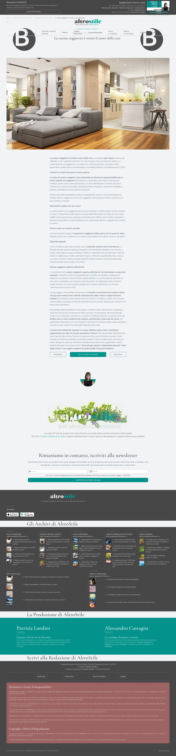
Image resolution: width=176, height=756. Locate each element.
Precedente (58, 354)
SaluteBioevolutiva (31, 32)
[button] (8, 22)
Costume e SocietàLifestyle (49, 32)
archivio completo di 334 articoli (49, 536)
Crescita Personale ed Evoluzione (119, 534)
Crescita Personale (95, 32)
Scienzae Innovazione (129, 32)
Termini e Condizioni (99, 676)
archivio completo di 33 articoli (99, 576)
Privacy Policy (69, 676)
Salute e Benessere (14, 534)
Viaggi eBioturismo (78, 32)
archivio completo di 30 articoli (82, 536)
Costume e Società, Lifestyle (50, 534)
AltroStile (55, 751)
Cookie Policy (41, 676)
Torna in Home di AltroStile (88, 354)
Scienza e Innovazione (98, 574)
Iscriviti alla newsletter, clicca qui (88, 480)
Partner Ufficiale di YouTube (53, 436)
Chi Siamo (143, 32)
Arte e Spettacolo (14, 574)
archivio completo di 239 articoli (16, 536)
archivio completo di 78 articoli (115, 536)
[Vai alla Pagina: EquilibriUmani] (158, 7)
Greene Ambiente (112, 32)
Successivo (118, 354)
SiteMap (123, 676)
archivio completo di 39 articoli (148, 536)
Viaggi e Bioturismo (80, 534)
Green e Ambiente (145, 534)
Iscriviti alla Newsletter (33, 12)
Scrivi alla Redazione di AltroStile (62, 658)
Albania (65, 32)
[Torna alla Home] (88, 22)
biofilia (94, 275)
